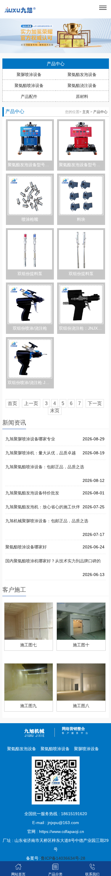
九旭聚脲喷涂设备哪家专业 (30, 439)
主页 (85, 112)
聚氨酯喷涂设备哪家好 (26, 547)
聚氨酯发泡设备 (81, 74)
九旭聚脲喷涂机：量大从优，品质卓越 (40, 452)
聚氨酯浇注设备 (81, 85)
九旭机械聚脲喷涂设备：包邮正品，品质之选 (46, 520)
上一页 (31, 403)
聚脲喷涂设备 (29, 74)
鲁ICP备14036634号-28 (63, 858)
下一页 (95, 403)
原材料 (82, 96)
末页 (54, 410)
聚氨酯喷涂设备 (29, 85)
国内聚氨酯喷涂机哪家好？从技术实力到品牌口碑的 (53, 560)
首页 (12, 403)
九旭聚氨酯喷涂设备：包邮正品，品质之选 (44, 466)
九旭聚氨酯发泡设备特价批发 (32, 493)
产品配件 (29, 96)
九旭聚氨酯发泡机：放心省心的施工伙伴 (42, 506)
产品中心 (100, 112)
